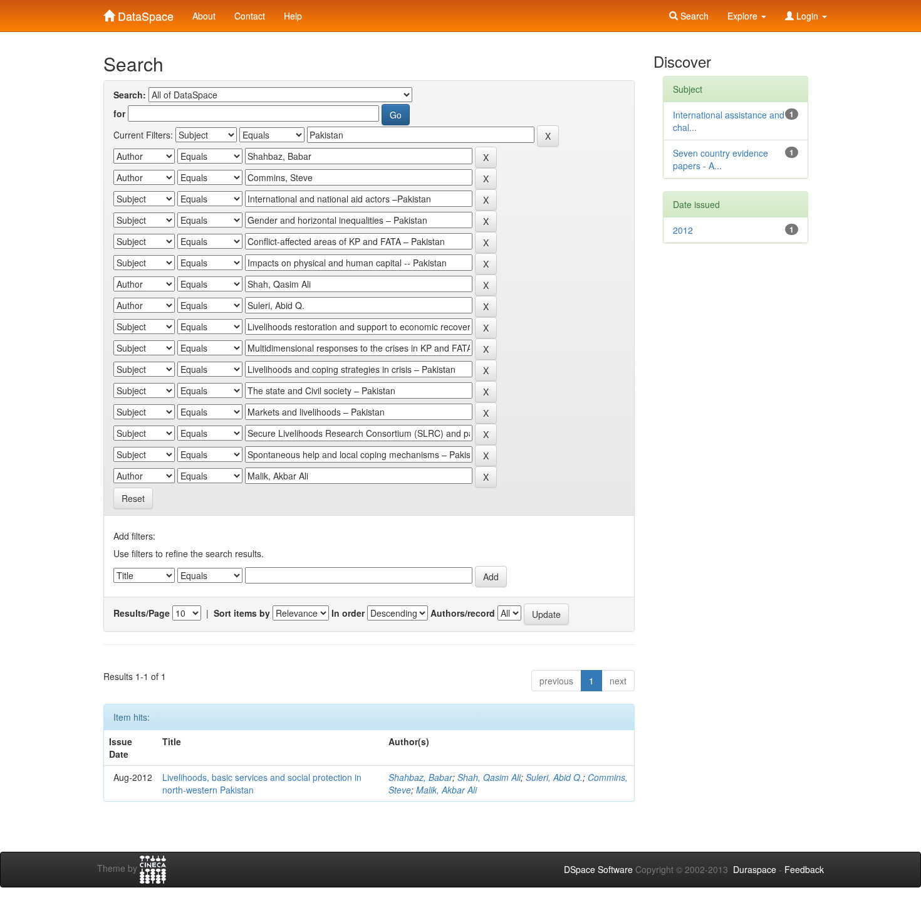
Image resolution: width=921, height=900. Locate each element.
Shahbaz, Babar (420, 777)
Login (807, 15)
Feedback (804, 869)
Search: (129, 94)
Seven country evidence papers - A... (720, 159)
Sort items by (242, 613)
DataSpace (144, 13)
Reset (133, 498)
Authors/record (462, 613)
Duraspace (754, 869)
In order (348, 613)
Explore (743, 15)
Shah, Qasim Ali (489, 777)
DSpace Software (598, 869)
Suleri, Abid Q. (554, 777)
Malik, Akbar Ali (446, 789)
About (204, 15)
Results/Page (141, 613)
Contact (249, 15)
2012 (683, 230)
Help (293, 15)
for (119, 113)
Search (693, 15)
